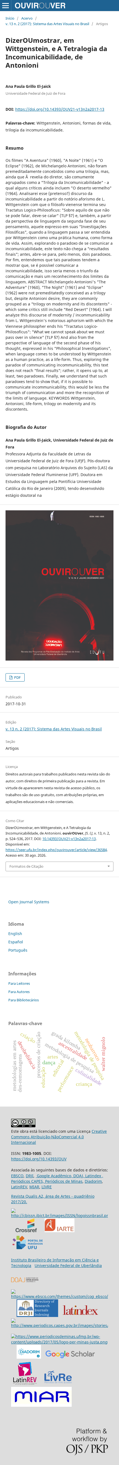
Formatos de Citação (26, 866)
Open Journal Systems (28, 901)
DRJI (29, 1175)
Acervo (27, 18)
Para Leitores (19, 983)
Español (15, 941)
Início (10, 18)
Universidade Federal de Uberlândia (68, 1265)
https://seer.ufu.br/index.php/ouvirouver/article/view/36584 (56, 849)
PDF (17, 677)
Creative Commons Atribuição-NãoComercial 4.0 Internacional (59, 1137)
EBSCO (17, 1175)
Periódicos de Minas (63, 1181)
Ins (14, 1260)
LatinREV (19, 1186)
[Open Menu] (5, 5)
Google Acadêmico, (54, 1175)
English (15, 933)
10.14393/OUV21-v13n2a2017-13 (69, 838)
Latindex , (93, 1175)
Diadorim (93, 1181)
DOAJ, (78, 1175)
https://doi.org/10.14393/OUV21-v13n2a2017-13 (59, 109)
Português (17, 950)
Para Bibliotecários (23, 999)
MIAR (34, 1186)
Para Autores (19, 991)
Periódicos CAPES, (27, 1181)
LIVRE (47, 1186)
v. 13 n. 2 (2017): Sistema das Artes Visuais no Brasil (47, 23)
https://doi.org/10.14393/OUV (38, 1159)
